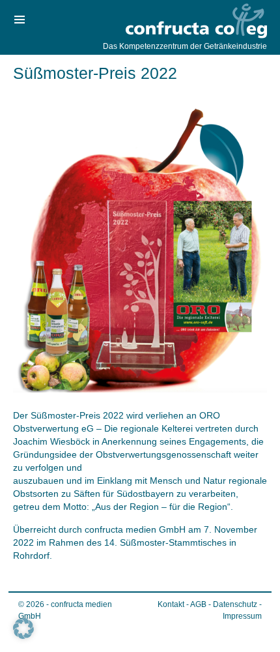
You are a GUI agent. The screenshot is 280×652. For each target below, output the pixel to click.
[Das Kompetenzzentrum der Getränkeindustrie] (195, 21)
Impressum (242, 616)
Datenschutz (235, 604)
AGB (198, 604)
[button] (23, 628)
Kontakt (171, 604)
